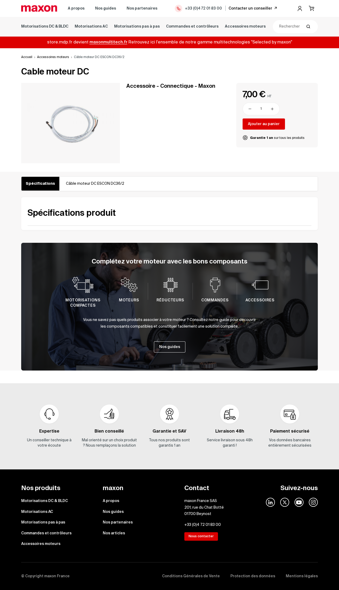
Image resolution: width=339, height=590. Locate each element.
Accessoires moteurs (245, 26)
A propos (76, 8)
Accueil (26, 57)
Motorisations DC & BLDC (44, 26)
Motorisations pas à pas (137, 26)
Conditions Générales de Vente (191, 576)
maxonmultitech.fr (108, 42)
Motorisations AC (91, 26)
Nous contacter (201, 536)
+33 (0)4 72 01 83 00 (203, 8)
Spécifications (40, 184)
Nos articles (114, 533)
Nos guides (105, 8)
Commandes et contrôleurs (192, 26)
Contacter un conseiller (250, 8)
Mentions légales (302, 576)
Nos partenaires (142, 8)
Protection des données (252, 576)
